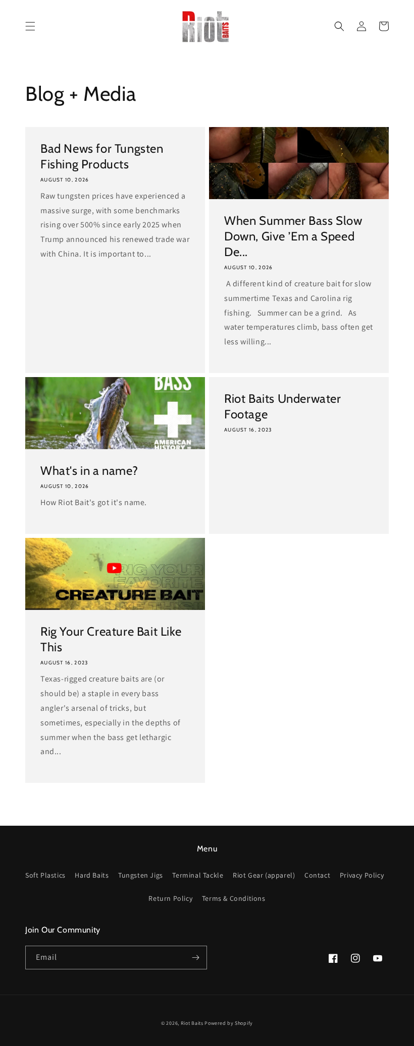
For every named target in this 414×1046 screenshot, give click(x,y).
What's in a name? (89, 470)
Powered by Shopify (228, 1023)
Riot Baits (192, 1023)
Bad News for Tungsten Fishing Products (102, 156)
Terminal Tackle (197, 875)
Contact (317, 875)
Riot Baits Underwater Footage (282, 406)
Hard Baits (92, 875)
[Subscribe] (195, 957)
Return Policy (170, 898)
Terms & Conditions (234, 898)
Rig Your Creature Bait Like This (110, 639)
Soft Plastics (45, 875)
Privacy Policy (362, 875)
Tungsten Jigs (140, 875)
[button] (30, 26)
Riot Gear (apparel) (264, 875)
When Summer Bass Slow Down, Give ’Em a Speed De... (293, 236)
